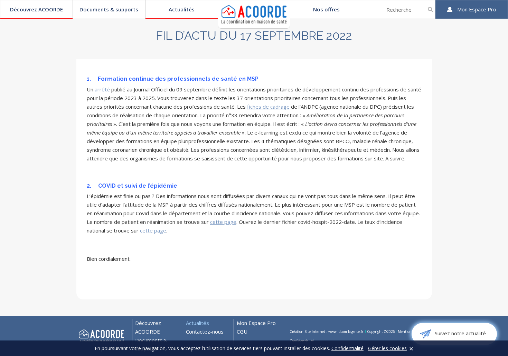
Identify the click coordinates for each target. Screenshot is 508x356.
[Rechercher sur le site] (430, 9)
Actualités (182, 9)
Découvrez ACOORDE (36, 9)
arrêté (102, 89)
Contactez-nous (205, 331)
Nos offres (326, 9)
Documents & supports (108, 9)
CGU (242, 331)
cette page (223, 221)
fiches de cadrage (268, 106)
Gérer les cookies (387, 348)
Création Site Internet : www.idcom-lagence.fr (327, 331)
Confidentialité (347, 348)
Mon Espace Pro (256, 322)
